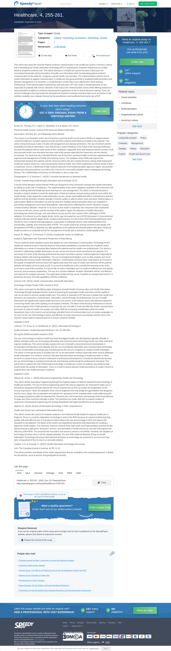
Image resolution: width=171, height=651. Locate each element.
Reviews (80, 623)
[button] (28, 3)
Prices (72, 623)
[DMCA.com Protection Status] (73, 638)
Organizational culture (132, 114)
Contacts (111, 623)
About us (102, 623)
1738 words (60, 46)
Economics (80, 38)
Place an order (145, 610)
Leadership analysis (128, 138)
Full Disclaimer (39, 640)
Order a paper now (99, 507)
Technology (93, 38)
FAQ (119, 623)
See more (137, 126)
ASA (60, 473)
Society (103, 38)
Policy (143, 138)
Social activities (129, 97)
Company (123, 143)
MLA (28, 473)
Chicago (50, 473)
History (133, 149)
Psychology (68, 38)
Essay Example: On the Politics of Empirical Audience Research (44, 585)
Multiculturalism (129, 109)
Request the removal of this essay (38, 540)
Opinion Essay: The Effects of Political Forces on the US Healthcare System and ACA (52, 570)
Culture (57, 38)
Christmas (126, 103)
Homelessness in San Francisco (31, 580)
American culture (129, 120)
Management (137, 143)
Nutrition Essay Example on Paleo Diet (34, 575)
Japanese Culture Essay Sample (32, 565)
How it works (91, 623)
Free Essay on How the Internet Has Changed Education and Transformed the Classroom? (55, 590)
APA (19, 473)
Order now (100, 111)
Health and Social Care (139, 154)
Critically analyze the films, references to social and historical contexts (46, 560)
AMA (78, 473)
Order (65, 623)
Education (144, 149)
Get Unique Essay (148, 4)
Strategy (122, 149)
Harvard (38, 473)
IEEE (69, 473)
